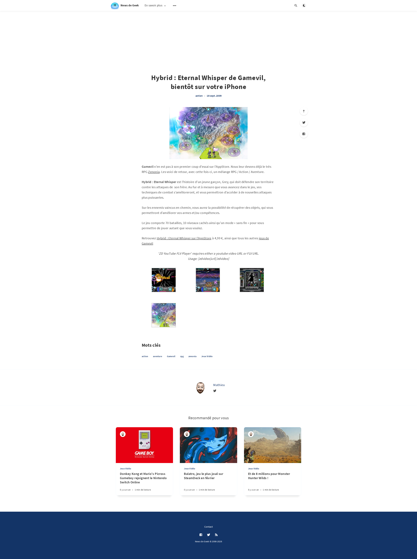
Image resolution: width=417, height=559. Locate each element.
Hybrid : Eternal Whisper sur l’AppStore (184, 238)
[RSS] (216, 534)
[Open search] (295, 5)
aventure (157, 356)
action (199, 95)
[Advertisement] (208, 34)
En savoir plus (153, 5)
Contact (208, 526)
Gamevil (171, 356)
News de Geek (130, 5)
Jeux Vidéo (207, 356)
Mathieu (219, 385)
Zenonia (154, 172)
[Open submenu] (174, 5)
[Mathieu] (200, 387)
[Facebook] (304, 134)
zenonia (192, 356)
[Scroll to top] (304, 111)
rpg (182, 356)
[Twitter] (304, 122)
